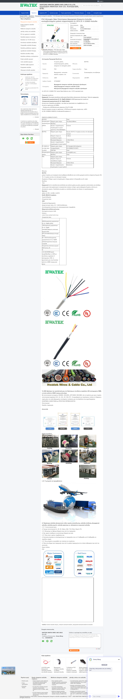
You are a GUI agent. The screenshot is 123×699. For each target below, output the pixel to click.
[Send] (118, 696)
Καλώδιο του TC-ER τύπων (28, 39)
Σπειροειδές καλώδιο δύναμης (28, 45)
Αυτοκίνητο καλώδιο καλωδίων (29, 42)
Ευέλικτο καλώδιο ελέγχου (52, 624)
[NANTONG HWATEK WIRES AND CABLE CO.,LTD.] (29, 5)
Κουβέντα (75, 48)
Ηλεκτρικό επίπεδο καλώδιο (28, 70)
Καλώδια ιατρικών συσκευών (28, 37)
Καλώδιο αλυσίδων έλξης (27, 53)
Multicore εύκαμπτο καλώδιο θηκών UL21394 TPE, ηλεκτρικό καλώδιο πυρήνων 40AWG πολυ (59, 692)
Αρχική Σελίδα (25, 13)
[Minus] (119, 660)
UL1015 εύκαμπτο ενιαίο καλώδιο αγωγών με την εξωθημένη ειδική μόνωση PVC (40, 694)
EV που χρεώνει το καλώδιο (28, 34)
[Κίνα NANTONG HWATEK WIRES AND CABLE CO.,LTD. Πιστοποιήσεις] (25, 100)
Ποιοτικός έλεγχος (79, 13)
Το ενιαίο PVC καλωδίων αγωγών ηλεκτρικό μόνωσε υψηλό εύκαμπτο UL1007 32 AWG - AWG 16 (40, 688)
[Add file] (90, 696)
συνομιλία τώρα (97, 13)
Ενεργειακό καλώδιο (26, 67)
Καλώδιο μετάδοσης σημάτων (28, 48)
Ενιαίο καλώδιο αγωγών (27, 59)
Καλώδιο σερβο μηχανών (27, 64)
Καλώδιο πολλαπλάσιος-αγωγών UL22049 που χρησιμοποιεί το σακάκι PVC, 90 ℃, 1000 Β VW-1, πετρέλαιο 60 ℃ (79, 693)
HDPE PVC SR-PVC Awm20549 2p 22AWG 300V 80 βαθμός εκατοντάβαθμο (31, 79)
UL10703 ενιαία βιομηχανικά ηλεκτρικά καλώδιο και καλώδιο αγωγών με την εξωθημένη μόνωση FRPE (47, 671)
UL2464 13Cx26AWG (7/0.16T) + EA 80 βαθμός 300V (31, 84)
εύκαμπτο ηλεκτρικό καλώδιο (65, 624)
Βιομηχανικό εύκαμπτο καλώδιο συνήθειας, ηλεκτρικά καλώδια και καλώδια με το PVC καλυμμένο (59, 671)
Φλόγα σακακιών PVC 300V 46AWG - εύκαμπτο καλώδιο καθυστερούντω (84, 670)
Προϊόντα (34, 13)
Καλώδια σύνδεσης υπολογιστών (29, 56)
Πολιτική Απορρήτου (25, 696)
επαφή (88, 13)
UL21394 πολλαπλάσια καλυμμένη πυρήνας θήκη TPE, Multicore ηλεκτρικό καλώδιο (59, 688)
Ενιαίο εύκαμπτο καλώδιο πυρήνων (27, 25)
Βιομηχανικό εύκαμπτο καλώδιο (43, 16)
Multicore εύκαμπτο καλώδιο (28, 28)
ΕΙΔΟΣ (43, 117)
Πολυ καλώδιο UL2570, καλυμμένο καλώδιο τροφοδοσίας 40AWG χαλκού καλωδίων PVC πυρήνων (59, 682)
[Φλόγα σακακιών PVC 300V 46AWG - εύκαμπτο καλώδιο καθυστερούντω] (84, 662)
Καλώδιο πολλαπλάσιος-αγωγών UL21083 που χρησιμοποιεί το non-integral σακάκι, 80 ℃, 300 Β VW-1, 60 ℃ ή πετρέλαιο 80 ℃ (79, 687)
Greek (100, 1)
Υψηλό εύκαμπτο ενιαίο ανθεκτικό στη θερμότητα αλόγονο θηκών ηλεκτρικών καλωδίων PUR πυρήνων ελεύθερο (40, 682)
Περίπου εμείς (25, 681)
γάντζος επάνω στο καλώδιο (28, 31)
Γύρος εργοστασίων (66, 13)
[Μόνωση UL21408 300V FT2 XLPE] (22, 88)
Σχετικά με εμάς (54, 13)
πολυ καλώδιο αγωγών (27, 61)
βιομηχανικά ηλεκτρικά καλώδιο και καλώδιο (83, 624)
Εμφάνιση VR (43, 13)
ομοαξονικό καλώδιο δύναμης (28, 50)
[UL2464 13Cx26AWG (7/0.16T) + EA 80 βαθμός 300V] (22, 83)
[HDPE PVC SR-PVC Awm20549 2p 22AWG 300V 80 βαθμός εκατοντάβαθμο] (22, 78)
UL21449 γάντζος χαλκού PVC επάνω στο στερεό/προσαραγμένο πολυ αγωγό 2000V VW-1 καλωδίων (79, 682)
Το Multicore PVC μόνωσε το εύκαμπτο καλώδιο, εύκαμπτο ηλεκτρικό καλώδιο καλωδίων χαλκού (72, 671)
